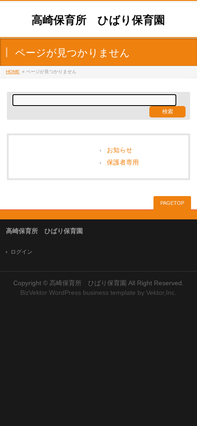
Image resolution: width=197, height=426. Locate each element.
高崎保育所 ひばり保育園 (98, 20)
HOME (13, 71)
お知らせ (119, 150)
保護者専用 (123, 162)
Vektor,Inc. (161, 292)
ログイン (22, 252)
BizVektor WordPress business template (78, 292)
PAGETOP (172, 203)
